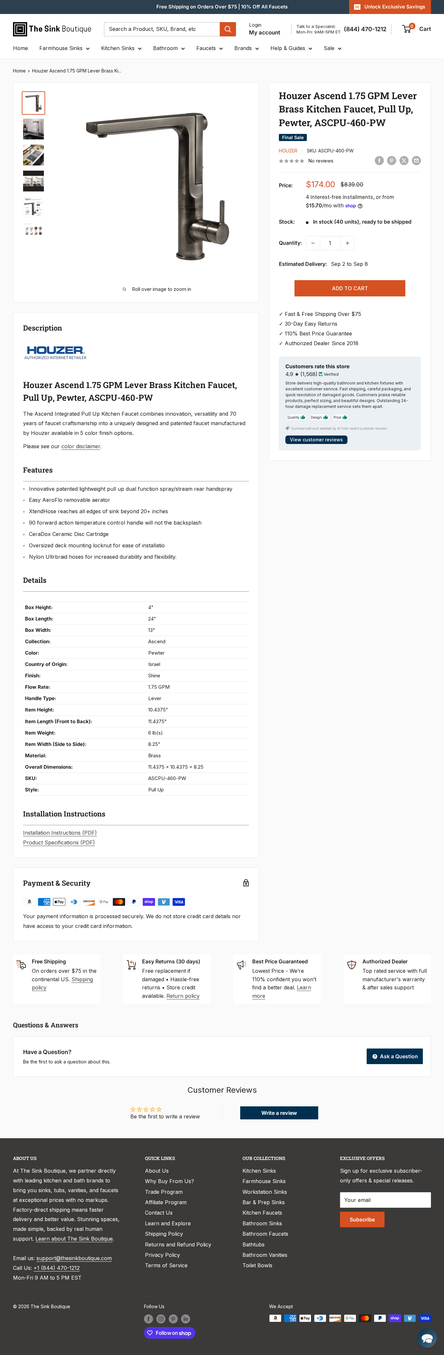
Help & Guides (287, 48)
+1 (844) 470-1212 (56, 1268)
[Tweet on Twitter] (404, 160)
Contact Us (159, 1212)
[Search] (228, 29)
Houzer (288, 150)
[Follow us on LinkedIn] (185, 1318)
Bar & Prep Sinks (263, 1202)
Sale (329, 48)
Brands (243, 48)
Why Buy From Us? (169, 1181)
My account (264, 32)
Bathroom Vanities (264, 1255)
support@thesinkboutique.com (74, 1258)
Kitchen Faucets (262, 1212)
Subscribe (362, 1219)
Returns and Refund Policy (178, 1244)
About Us (157, 1170)
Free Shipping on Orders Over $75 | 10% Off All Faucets (222, 7)
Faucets (206, 48)
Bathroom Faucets (265, 1234)
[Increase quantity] (347, 243)
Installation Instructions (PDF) (60, 832)
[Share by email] (416, 160)
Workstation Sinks (264, 1192)
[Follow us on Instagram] (160, 1318)
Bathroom (165, 48)
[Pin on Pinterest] (391, 160)
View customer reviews (316, 439)
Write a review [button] (279, 1113)
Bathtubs (253, 1244)
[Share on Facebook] (379, 160)
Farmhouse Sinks (61, 48)
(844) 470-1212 (365, 29)
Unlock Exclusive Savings (394, 7)
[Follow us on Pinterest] (173, 1318)
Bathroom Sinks (262, 1223)
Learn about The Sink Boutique (74, 1238)
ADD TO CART (350, 288)
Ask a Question (398, 1056)
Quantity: (290, 243)
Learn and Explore (168, 1223)
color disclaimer (80, 446)
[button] (427, 1338)
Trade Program (164, 1192)
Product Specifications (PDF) (59, 842)
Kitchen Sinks (118, 48)
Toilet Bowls (257, 1265)
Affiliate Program (166, 1202)
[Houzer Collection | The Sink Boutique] (55, 345)
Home (20, 48)
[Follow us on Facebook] (148, 1318)
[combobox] (162, 29)
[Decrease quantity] (313, 243)
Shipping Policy (164, 1234)
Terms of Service (166, 1265)
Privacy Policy (162, 1255)
